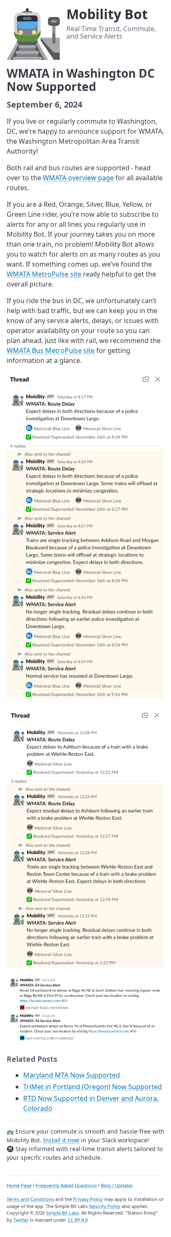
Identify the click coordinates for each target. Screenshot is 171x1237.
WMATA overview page (78, 177)
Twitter (21, 1220)
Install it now (61, 1140)
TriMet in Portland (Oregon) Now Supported (92, 1086)
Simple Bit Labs (62, 1213)
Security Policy (104, 1206)
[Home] (33, 32)
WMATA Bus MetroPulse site (51, 350)
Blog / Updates (117, 1185)
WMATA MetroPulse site (44, 274)
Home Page (19, 1185)
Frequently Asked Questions (66, 1185)
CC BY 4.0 (78, 1220)
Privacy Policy (88, 1199)
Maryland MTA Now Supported (71, 1075)
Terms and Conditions (30, 1199)
